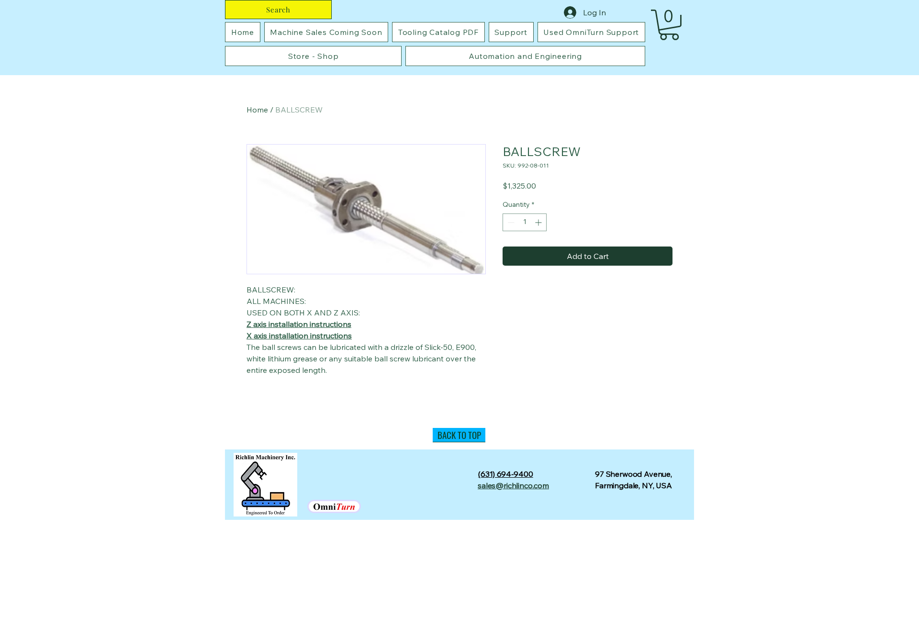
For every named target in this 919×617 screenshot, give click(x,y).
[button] (669, 25)
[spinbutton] (524, 222)
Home (257, 109)
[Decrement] (510, 222)
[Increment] (539, 222)
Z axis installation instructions (299, 324)
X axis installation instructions (299, 335)
